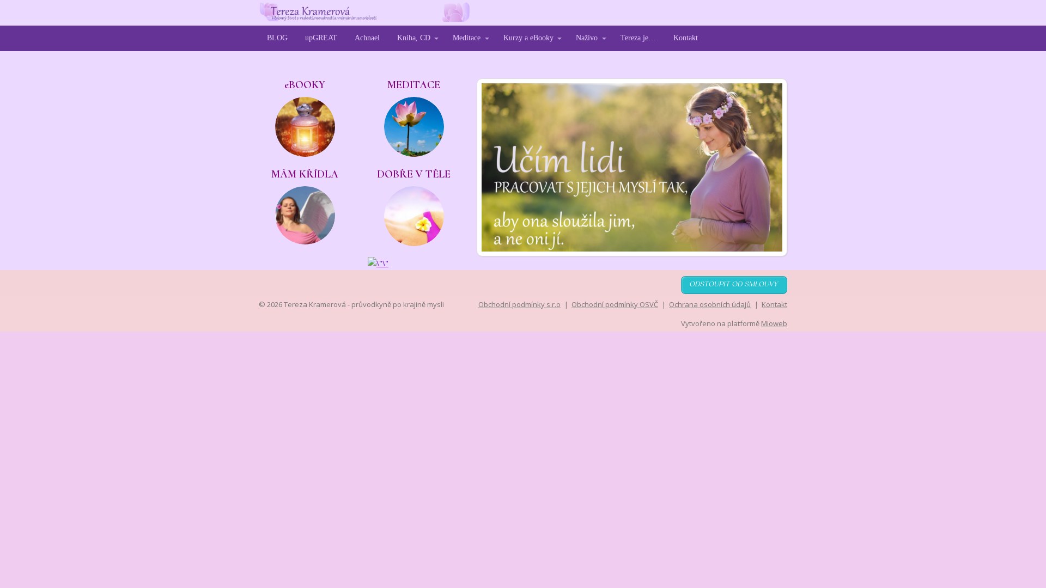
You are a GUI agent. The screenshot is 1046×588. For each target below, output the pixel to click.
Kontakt (685, 38)
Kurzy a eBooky (528, 38)
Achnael (367, 38)
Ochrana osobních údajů (710, 304)
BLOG (277, 38)
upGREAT (321, 38)
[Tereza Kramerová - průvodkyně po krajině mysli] (364, 12)
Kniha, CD (413, 38)
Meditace (467, 38)
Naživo (587, 38)
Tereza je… (638, 38)
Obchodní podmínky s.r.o (519, 304)
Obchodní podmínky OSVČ (614, 304)
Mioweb (774, 323)
